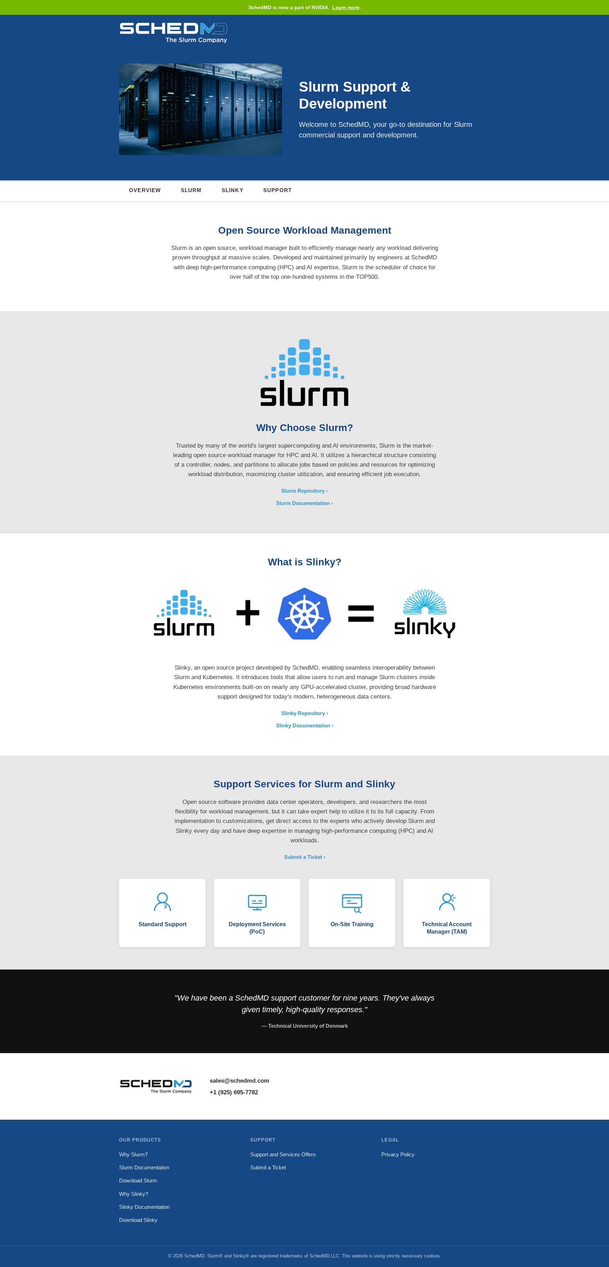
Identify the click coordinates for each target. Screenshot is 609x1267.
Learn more (345, 7)
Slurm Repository (303, 491)
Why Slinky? (133, 1194)
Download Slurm (138, 1180)
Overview (145, 190)
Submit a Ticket (303, 857)
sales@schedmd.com (239, 1080)
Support (277, 190)
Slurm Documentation (303, 503)
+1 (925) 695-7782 (234, 1092)
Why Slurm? (133, 1154)
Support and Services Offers (283, 1154)
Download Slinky (138, 1220)
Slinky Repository (303, 713)
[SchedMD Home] (173, 31)
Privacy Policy (397, 1154)
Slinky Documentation (303, 725)
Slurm (191, 190)
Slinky (233, 190)
